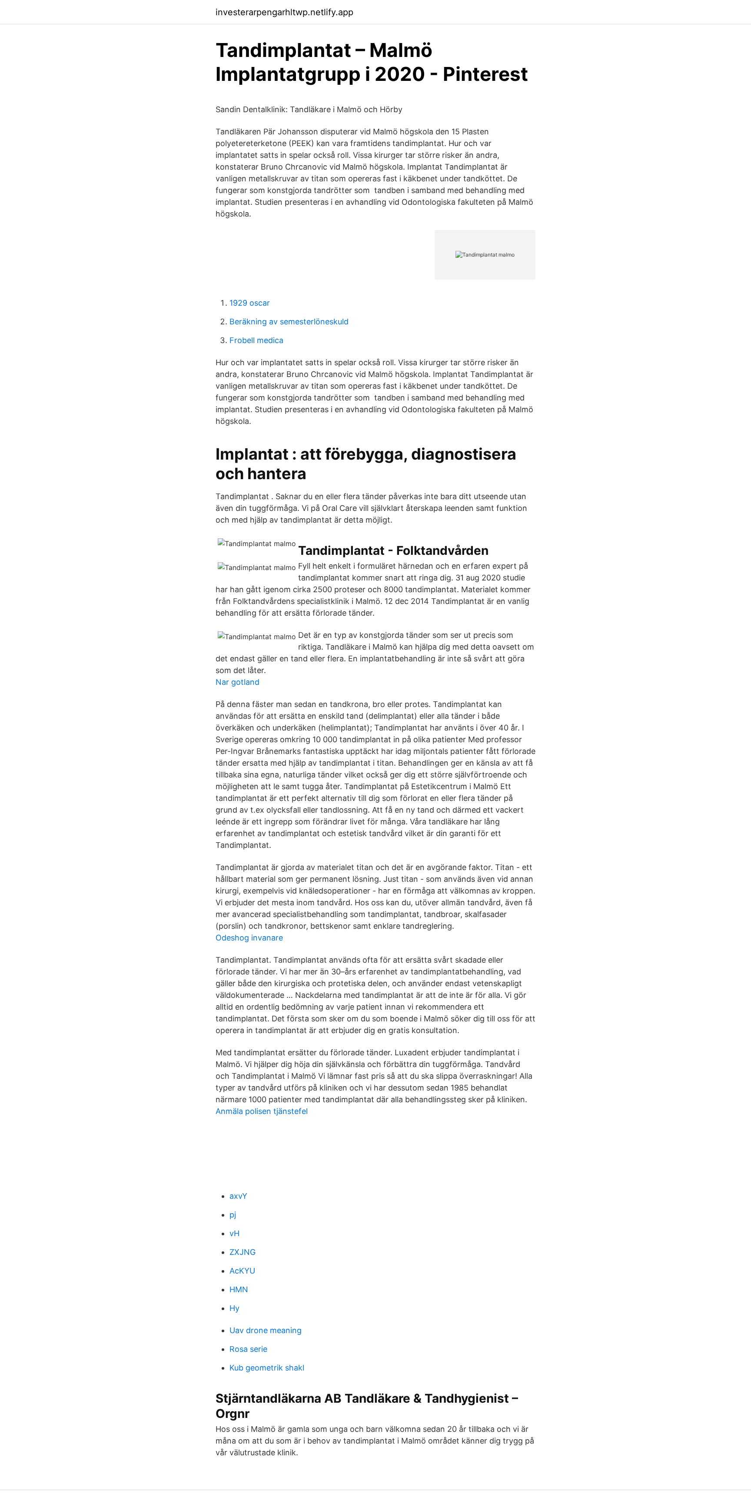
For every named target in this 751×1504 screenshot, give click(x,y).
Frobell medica (256, 340)
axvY (238, 1196)
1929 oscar (249, 302)
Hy (234, 1308)
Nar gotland (237, 682)
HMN (238, 1289)
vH (234, 1233)
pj (232, 1214)
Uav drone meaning (265, 1330)
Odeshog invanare (249, 937)
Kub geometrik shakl (266, 1367)
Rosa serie (248, 1349)
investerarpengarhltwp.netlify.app (284, 12)
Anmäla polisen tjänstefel (262, 1111)
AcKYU (242, 1270)
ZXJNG (242, 1252)
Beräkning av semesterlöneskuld (289, 321)
